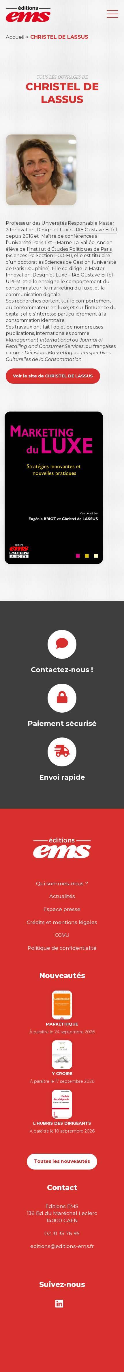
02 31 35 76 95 (62, 1233)
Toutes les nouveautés (62, 1161)
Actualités (62, 896)
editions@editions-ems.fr (62, 1246)
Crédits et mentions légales (62, 922)
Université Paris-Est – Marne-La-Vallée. (51, 242)
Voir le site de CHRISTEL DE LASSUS (53, 376)
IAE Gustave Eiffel (96, 230)
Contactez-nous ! (62, 669)
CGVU (62, 935)
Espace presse (62, 909)
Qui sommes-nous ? (62, 883)
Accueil (15, 37)
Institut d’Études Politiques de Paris (70, 249)
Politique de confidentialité (62, 948)
